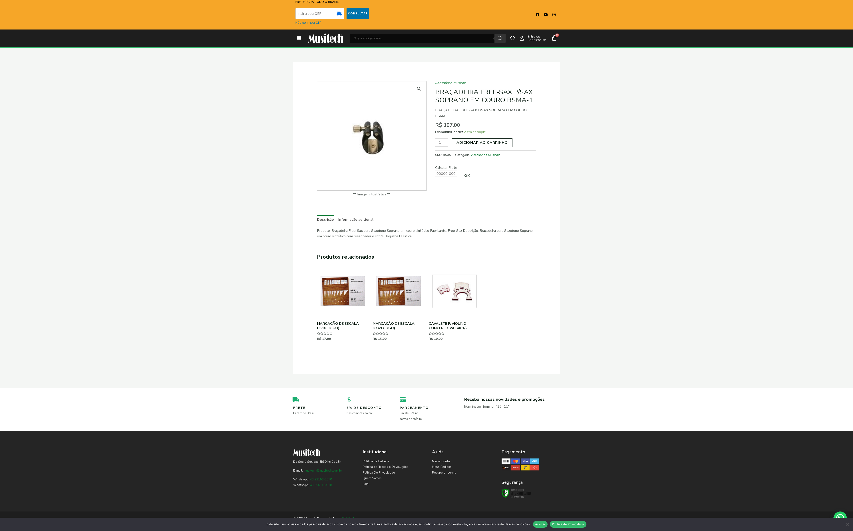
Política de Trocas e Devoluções (385, 467)
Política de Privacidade (568, 524)
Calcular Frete (446, 167)
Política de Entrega (376, 461)
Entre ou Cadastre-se (537, 38)
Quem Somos (372, 478)
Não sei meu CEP (308, 22)
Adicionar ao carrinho (482, 142)
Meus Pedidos (442, 467)
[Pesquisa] (500, 38)
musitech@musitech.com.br (323, 470)
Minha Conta (441, 461)
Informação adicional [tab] (356, 219)
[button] (299, 38)
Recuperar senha (444, 472)
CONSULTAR (358, 13)
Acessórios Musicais (450, 83)
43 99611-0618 (321, 485)
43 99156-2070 (320, 479)
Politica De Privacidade (379, 472)
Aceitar (540, 524)
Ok (467, 175)
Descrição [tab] (325, 219)
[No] (847, 524)
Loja (366, 484)
